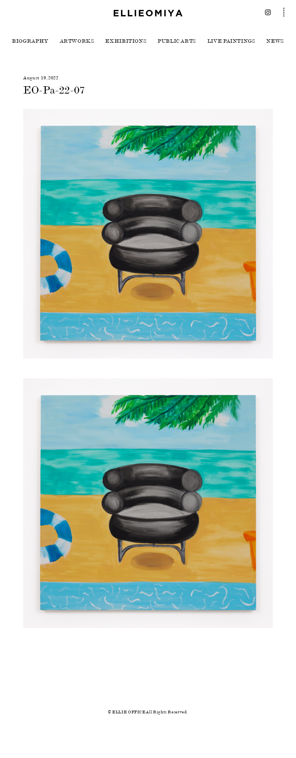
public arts (177, 41)
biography (30, 41)
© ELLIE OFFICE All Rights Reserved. (148, 711)
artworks (77, 41)
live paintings (231, 41)
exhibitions (125, 41)
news (275, 41)
